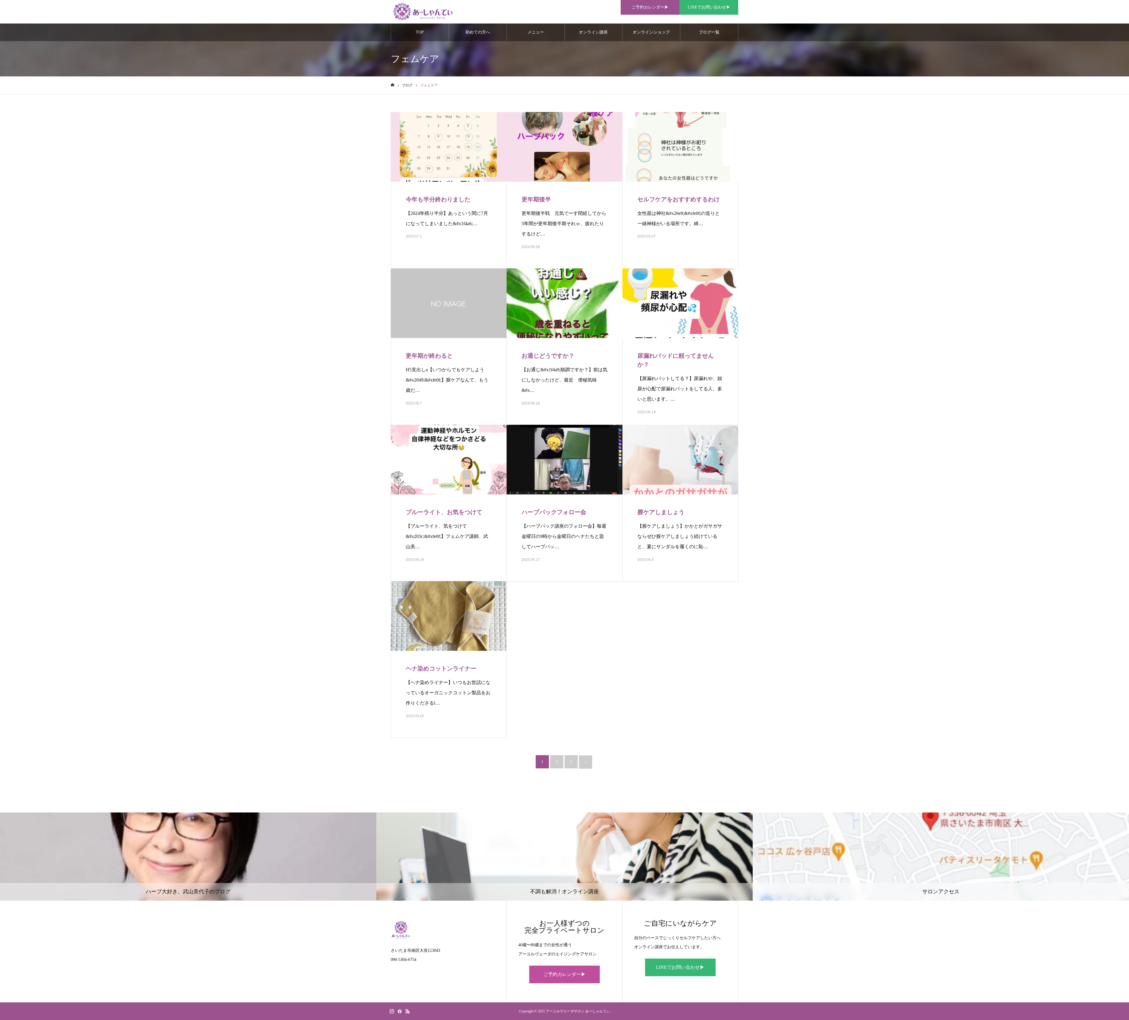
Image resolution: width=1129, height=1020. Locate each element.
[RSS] (407, 1011)
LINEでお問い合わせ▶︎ (709, 7)
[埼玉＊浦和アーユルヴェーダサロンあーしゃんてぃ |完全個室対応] (422, 11)
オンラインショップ (651, 32)
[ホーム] (392, 85)
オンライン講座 (593, 32)
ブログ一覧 (709, 32)
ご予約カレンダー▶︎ (650, 7)
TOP (420, 32)
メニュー (535, 32)
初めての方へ (477, 32)
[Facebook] (400, 1011)
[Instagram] (392, 1011)
